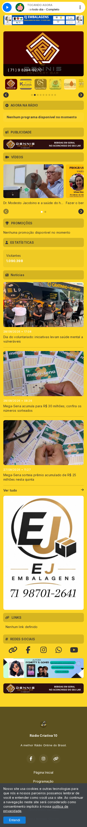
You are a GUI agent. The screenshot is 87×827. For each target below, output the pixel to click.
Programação (43, 781)
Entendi (14, 820)
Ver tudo (10, 490)
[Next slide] (81, 95)
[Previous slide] (6, 95)
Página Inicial (43, 772)
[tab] (42, 212)
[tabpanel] (33, 184)
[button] (11, 84)
